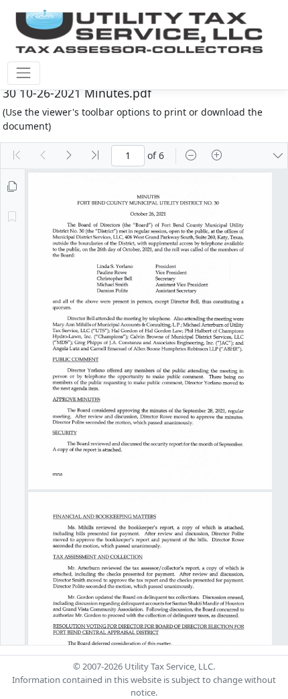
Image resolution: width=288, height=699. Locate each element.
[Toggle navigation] (23, 73)
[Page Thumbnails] (12, 187)
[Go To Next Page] (69, 155)
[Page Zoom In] (217, 155)
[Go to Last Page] (95, 155)
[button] (278, 155)
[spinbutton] (128, 156)
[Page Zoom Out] (191, 155)
